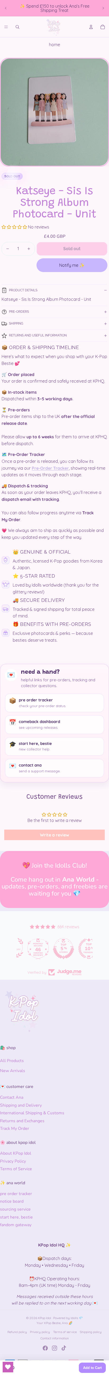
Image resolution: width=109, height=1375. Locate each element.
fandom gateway (15, 1225)
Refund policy (17, 1332)
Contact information (54, 1338)
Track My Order (14, 1128)
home (54, 44)
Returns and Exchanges (22, 1121)
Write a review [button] (54, 835)
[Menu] (6, 27)
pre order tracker (16, 1194)
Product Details (23, 290)
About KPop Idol (15, 1153)
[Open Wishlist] (8, 1367)
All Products (12, 1061)
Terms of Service (16, 1169)
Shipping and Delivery (21, 1105)
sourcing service (15, 1209)
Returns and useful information (38, 335)
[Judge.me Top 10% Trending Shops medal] (79, 948)
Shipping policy (91, 1332)
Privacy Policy (13, 1161)
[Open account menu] (91, 27)
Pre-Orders (19, 311)
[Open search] (17, 27)
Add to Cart (92, 1368)
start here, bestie (16, 1217)
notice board (12, 1201)
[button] (15, 227)
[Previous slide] (6, 8)
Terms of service (65, 1332)
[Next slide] (103, 8)
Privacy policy (40, 1332)
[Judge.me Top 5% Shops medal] (54, 948)
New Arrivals (12, 1071)
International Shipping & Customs (32, 1113)
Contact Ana (11, 1097)
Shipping (16, 323)
